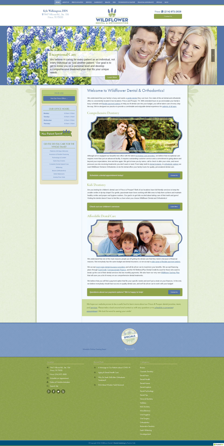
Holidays (143, 403)
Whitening (59, 167)
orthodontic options (171, 164)
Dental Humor (145, 383)
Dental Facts (144, 375)
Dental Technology (146, 391)
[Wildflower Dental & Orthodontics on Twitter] (58, 391)
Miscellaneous (145, 410)
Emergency (98, 2)
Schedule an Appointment (59, 378)
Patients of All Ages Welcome (59, 151)
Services (89, 2)
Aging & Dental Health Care (108, 372)
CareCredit (102, 270)
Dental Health (145, 379)
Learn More (112, 77)
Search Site (54, 386)
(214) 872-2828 (60, 374)
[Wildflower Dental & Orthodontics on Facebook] (54, 391)
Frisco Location (77, 2)
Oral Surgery (144, 418)
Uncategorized (145, 434)
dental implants (155, 164)
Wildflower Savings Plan (170, 273)
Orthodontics (144, 422)
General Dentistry (146, 399)
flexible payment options (111, 104)
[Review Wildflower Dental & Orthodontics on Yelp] (63, 391)
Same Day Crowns (59, 161)
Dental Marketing (119, 443)
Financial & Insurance (146, 2)
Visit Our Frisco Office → (59, 98)
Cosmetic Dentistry (146, 371)
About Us (65, 2)
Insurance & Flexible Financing (59, 154)
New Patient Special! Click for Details (55, 133)
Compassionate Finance (116, 270)
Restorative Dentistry (147, 426)
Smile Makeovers (59, 174)
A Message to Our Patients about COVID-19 (114, 367)
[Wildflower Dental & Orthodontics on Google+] (49, 391)
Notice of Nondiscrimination (60, 382)
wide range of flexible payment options (165, 262)
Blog (166, 2)
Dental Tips (144, 395)
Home (58, 2)
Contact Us (168, 16)
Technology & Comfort (126, 2)
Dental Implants (145, 387)
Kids (114, 2)
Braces (107, 2)
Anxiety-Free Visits (59, 177)
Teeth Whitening (146, 430)
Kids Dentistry (145, 406)
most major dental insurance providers (110, 267)
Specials (159, 2)
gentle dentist (132, 98)
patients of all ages (169, 106)
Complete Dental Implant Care (59, 164)
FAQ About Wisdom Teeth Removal (111, 385)
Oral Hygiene (145, 414)
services (93, 307)
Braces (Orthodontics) (59, 171)
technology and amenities (145, 156)
